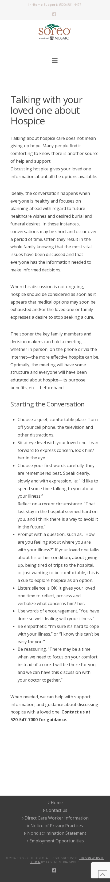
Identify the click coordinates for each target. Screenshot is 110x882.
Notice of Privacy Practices (56, 826)
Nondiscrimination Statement (56, 833)
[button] (55, 61)
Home (57, 802)
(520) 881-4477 (70, 4)
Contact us (56, 810)
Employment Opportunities (56, 841)
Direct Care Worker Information (57, 818)
